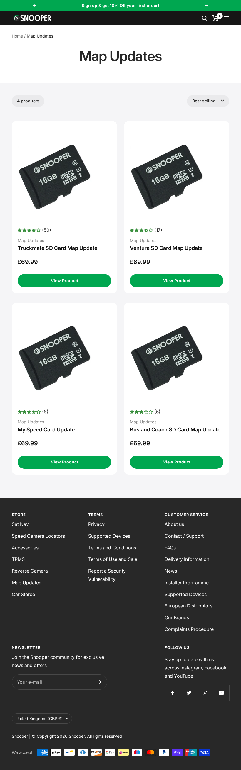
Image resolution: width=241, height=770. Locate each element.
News (171, 571)
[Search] (204, 18)
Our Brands (177, 617)
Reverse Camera (30, 571)
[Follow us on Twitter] (189, 693)
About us (174, 524)
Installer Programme (187, 582)
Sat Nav (20, 524)
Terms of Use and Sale (112, 559)
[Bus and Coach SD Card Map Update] (176, 358)
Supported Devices (109, 536)
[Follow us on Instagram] (205, 693)
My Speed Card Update (46, 430)
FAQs (170, 548)
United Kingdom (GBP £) (39, 718)
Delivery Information (187, 559)
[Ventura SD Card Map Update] (176, 176)
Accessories (25, 548)
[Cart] (215, 18)
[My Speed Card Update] (64, 358)
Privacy (96, 524)
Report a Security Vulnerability (107, 575)
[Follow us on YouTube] (221, 693)
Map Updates (26, 582)
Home (17, 35)
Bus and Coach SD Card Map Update (175, 430)
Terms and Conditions (112, 548)
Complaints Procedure (189, 629)
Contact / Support (184, 536)
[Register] (98, 682)
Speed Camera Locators (38, 536)
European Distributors (188, 606)
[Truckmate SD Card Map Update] (64, 176)
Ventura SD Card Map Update (166, 248)
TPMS (18, 559)
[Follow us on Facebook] (173, 693)
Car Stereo (23, 594)
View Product (64, 280)
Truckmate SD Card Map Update (57, 248)
